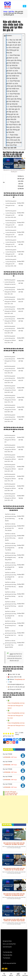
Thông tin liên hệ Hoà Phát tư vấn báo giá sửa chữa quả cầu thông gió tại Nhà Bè (13, 127)
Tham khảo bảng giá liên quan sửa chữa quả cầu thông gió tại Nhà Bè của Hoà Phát (14, 140)
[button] (13, 35)
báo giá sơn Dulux (7, 941)
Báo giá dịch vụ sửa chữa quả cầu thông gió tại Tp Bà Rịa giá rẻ (14, 869)
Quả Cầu (11, 11)
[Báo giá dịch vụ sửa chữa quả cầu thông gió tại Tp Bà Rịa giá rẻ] (14, 860)
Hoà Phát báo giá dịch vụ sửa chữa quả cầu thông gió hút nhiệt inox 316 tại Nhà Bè (13, 86)
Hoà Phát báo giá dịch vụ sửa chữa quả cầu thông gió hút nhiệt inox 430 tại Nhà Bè (13, 99)
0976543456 (7, 757)
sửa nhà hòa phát (7, 946)
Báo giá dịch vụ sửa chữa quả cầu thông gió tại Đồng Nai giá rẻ (14, 894)
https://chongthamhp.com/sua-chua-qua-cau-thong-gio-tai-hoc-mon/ (16, 715)
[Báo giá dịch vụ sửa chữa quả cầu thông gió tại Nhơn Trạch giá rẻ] (14, 910)
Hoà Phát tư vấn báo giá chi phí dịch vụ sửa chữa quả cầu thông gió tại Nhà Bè (13, 47)
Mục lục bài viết (13, 40)
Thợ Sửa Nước (6, 958)
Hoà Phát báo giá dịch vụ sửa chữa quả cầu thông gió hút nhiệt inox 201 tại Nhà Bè (13, 60)
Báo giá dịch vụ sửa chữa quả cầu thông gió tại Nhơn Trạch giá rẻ (14, 920)
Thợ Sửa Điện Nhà (7, 952)
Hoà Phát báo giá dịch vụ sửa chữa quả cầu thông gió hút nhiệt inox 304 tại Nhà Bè (13, 73)
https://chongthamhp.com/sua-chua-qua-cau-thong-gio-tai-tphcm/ (16, 705)
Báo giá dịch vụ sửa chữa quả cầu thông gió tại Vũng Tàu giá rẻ (14, 843)
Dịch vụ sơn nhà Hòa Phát (9, 944)
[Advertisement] (14, 810)
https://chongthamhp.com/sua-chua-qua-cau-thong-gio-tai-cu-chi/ (16, 725)
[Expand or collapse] (23, 35)
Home (5, 11)
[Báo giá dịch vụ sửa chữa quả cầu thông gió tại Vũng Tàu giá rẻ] (14, 834)
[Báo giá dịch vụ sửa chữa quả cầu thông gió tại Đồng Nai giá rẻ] (14, 885)
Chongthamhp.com (20, 679)
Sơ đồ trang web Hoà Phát (9, 963)
